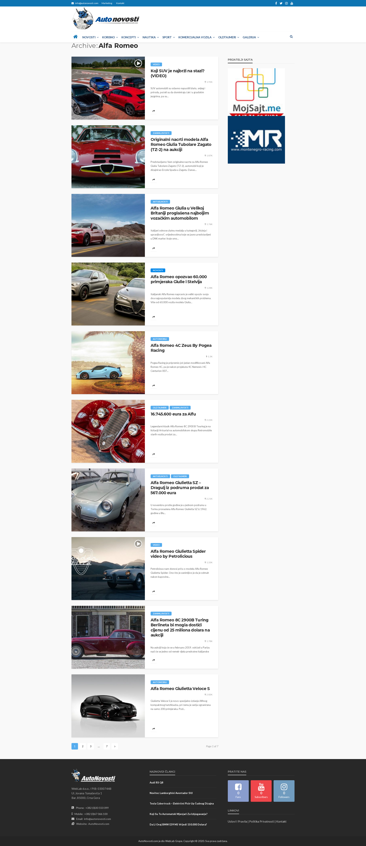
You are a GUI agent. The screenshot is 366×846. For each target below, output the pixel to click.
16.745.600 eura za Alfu (173, 414)
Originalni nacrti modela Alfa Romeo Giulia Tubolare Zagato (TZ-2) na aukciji (181, 144)
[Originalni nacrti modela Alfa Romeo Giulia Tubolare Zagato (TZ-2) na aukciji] (108, 156)
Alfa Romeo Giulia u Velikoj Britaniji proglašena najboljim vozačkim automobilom (180, 213)
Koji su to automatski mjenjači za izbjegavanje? (178, 813)
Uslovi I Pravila (237, 821)
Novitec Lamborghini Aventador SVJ (171, 793)
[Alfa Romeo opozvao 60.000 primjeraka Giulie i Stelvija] (108, 294)
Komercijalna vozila (195, 37)
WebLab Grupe (173, 841)
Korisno (108, 37)
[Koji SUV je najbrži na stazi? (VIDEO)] (108, 88)
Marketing (107, 3)
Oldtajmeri (227, 37)
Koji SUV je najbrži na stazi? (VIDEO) (178, 73)
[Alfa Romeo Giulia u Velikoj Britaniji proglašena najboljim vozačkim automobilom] (108, 225)
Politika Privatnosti (261, 821)
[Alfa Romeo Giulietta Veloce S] (108, 705)
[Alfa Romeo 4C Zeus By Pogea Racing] (108, 362)
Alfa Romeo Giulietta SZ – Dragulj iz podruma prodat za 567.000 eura (180, 487)
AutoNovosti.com (98, 823)
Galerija (249, 37)
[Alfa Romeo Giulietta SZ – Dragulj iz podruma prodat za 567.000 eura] (108, 499)
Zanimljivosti (161, 133)
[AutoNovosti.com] (105, 18)
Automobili (160, 339)
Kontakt (120, 3)
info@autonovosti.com (97, 818)
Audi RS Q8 (156, 782)
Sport (167, 37)
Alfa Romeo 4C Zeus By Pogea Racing (181, 348)
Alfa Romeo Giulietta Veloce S (180, 688)
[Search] (291, 36)
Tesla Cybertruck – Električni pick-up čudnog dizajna (182, 803)
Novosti (89, 37)
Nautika (149, 37)
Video (156, 64)
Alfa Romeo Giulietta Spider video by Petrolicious (178, 554)
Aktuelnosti (160, 201)
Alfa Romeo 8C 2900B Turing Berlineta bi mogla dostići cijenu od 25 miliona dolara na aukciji (180, 627)
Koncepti (128, 37)
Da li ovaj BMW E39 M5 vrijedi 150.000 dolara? (178, 824)
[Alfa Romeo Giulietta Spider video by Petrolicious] (108, 568)
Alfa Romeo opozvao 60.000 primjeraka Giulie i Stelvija (179, 279)
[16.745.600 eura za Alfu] (108, 431)
